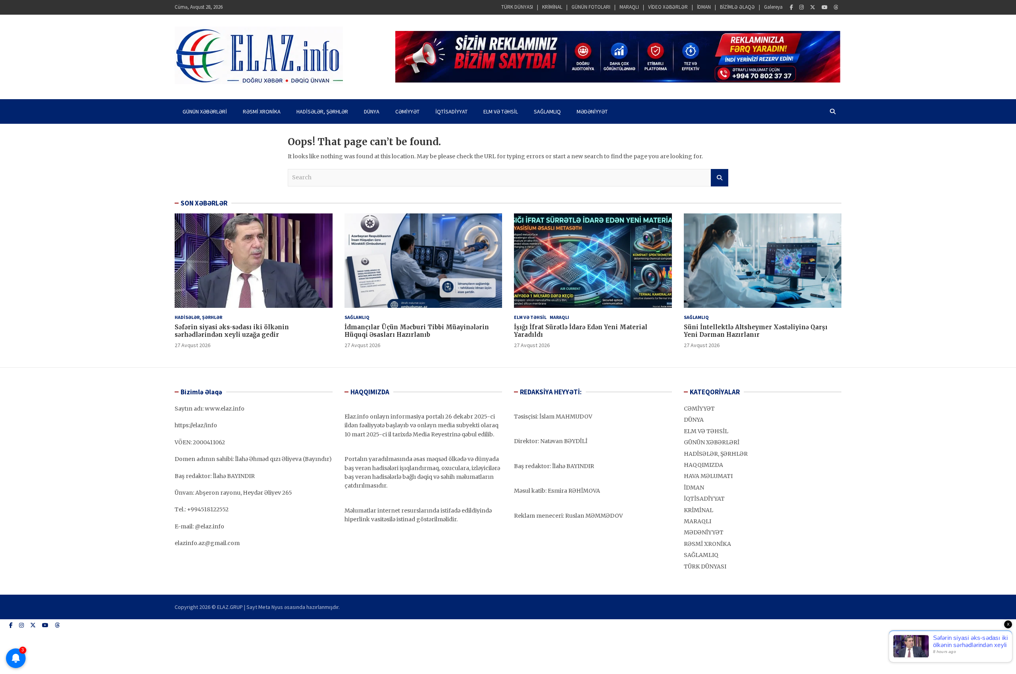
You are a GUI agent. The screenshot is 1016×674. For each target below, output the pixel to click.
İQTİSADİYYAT (451, 111)
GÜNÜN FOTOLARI (591, 7)
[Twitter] (812, 7)
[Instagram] (801, 7)
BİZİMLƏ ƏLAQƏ (737, 7)
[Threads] (836, 7)
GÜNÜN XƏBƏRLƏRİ (205, 111)
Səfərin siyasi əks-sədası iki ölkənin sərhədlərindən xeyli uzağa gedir (232, 331)
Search (719, 177)
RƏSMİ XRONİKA (262, 111)
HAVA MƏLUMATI (708, 476)
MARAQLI (629, 7)
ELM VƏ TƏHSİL (500, 111)
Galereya (773, 7)
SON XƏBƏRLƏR (204, 203)
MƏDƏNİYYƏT (592, 111)
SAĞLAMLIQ (547, 111)
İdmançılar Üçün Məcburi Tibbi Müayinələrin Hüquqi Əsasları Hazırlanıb (416, 331)
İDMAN (704, 7)
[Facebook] (791, 7)
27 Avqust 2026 (192, 345)
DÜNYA (371, 111)
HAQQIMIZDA (703, 465)
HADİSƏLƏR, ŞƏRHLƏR (322, 111)
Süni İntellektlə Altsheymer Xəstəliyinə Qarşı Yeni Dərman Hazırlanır (755, 331)
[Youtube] (824, 7)
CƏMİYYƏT (407, 111)
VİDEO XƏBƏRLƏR (668, 7)
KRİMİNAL (552, 7)
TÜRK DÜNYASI (517, 7)
